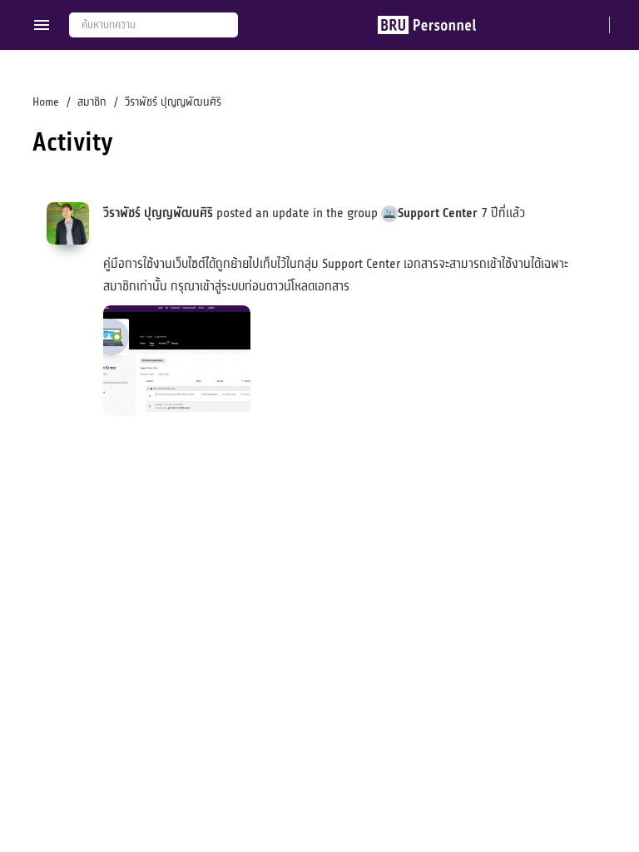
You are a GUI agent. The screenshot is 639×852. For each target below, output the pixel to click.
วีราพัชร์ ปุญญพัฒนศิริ (158, 213)
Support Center (438, 213)
